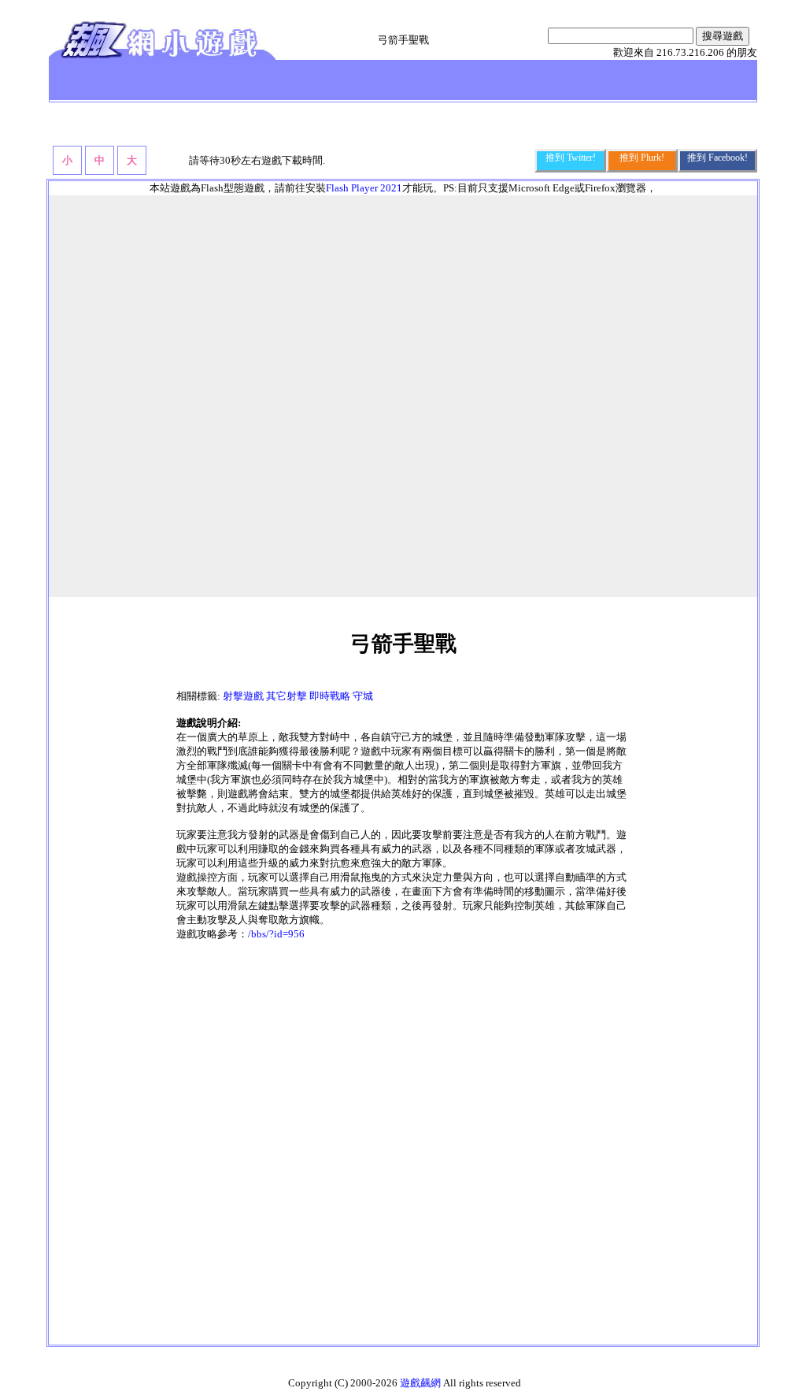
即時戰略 (329, 696)
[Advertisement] (403, 1140)
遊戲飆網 (420, 1383)
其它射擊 (286, 696)
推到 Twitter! (570, 157)
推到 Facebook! (717, 157)
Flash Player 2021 (364, 188)
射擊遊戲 (243, 696)
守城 (363, 696)
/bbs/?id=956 (276, 934)
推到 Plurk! (641, 157)
